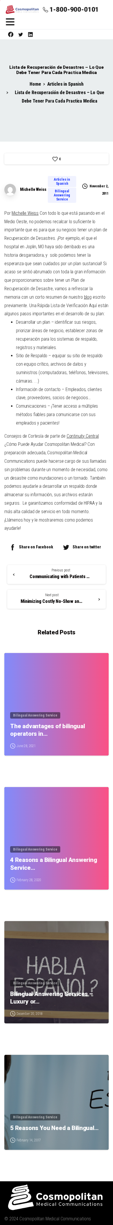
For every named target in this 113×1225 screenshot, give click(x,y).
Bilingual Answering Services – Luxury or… (51, 997)
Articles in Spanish (65, 84)
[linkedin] (30, 34)
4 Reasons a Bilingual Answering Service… (53, 863)
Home (35, 84)
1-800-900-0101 (74, 9)
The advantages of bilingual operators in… (47, 730)
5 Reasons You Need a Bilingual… (54, 1127)
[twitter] (20, 34)
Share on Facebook (36, 547)
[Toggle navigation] (10, 22)
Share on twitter (86, 547)
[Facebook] (11, 34)
